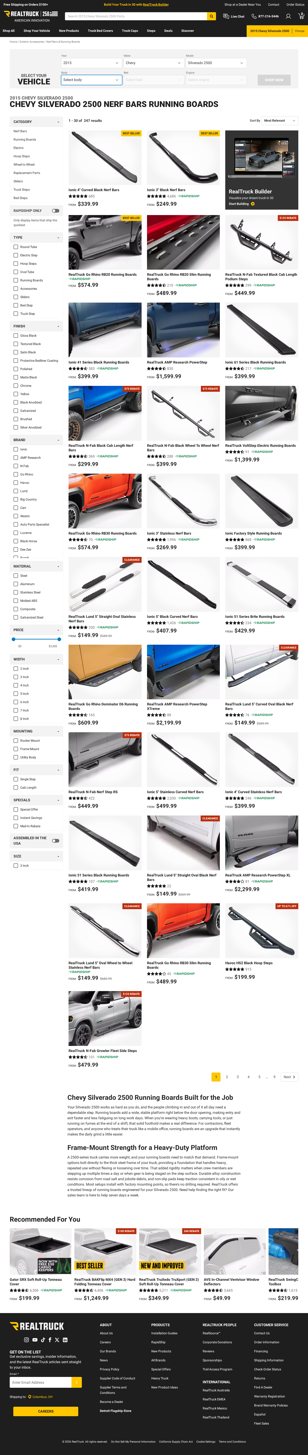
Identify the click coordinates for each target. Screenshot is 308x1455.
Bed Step (26, 305)
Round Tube (28, 247)
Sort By (255, 120)
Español (259, 1414)
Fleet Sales (261, 1423)
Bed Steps (21, 198)
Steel (23, 575)
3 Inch (24, 677)
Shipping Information (269, 1360)
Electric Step (28, 255)
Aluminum (27, 584)
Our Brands (108, 1351)
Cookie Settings (205, 1441)
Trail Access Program (217, 1369)
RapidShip (158, 1342)
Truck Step (27, 313)
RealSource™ (212, 1333)
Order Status (295, 4)
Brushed (26, 419)
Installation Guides (164, 1333)
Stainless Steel (30, 592)
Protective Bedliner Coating (39, 360)
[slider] (13, 639)
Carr (23, 508)
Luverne (26, 533)
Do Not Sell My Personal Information (133, 1441)
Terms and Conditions (232, 1441)
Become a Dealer (111, 1402)
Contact (273, 4)
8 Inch (24, 719)
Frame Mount (29, 749)
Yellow (24, 394)
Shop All (9, 30)
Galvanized (28, 410)
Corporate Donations (217, 1342)
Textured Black (30, 344)
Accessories (28, 288)
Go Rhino (26, 474)
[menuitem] (8, 31)
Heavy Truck (159, 1378)
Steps (151, 30)
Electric (19, 148)
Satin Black (28, 352)
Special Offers (161, 1369)
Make (127, 55)
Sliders (18, 181)
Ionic (23, 449)
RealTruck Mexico (215, 1408)
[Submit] (76, 1382)
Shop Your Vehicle (37, 30)
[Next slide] (293, 1265)
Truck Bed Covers (100, 30)
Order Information (266, 1342)
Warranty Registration (269, 1396)
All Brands (158, 1360)
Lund (24, 491)
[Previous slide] (14, 1265)
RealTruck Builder (156, 4)
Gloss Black (28, 335)
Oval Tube (27, 272)
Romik (24, 558)
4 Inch (24, 685)
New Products (69, 30)
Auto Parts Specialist (34, 524)
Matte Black (28, 377)
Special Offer (29, 809)
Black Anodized (31, 402)
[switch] (36, 210)
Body (64, 72)
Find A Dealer (263, 1387)
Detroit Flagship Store (115, 1411)
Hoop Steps (22, 156)
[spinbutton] (20, 646)
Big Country (28, 499)
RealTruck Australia (216, 1390)
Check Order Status (267, 1369)
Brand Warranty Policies (271, 1405)
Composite (27, 609)
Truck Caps (130, 30)
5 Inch (24, 693)
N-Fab (24, 466)
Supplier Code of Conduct (117, 1378)
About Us (106, 1333)
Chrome (25, 385)
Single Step (28, 779)
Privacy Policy (109, 1369)
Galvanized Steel (31, 617)
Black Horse (28, 541)
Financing (261, 1351)
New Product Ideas (164, 1387)
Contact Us (262, 1333)
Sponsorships (212, 1360)
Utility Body (28, 757)
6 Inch (24, 702)
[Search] (211, 16)
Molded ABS (28, 600)
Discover (188, 30)
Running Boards (25, 139)
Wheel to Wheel (24, 164)
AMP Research (30, 457)
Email (14, 1374)
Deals (168, 30)
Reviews (208, 1351)
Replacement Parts (27, 173)
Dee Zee (25, 549)
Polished (26, 369)
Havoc (24, 482)
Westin (25, 516)
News (104, 1360)
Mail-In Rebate (30, 826)
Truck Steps (22, 189)
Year (64, 55)
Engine (190, 72)
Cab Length (28, 787)
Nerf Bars (20, 131)
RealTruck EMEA (214, 1399)
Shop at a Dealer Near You (243, 4)
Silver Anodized (30, 427)
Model (189, 55)
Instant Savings (31, 818)
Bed (126, 72)
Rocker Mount (30, 740)
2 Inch (24, 668)
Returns (259, 1378)
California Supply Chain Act (176, 1441)
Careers (105, 1342)
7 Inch (24, 710)
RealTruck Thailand (216, 1417)
